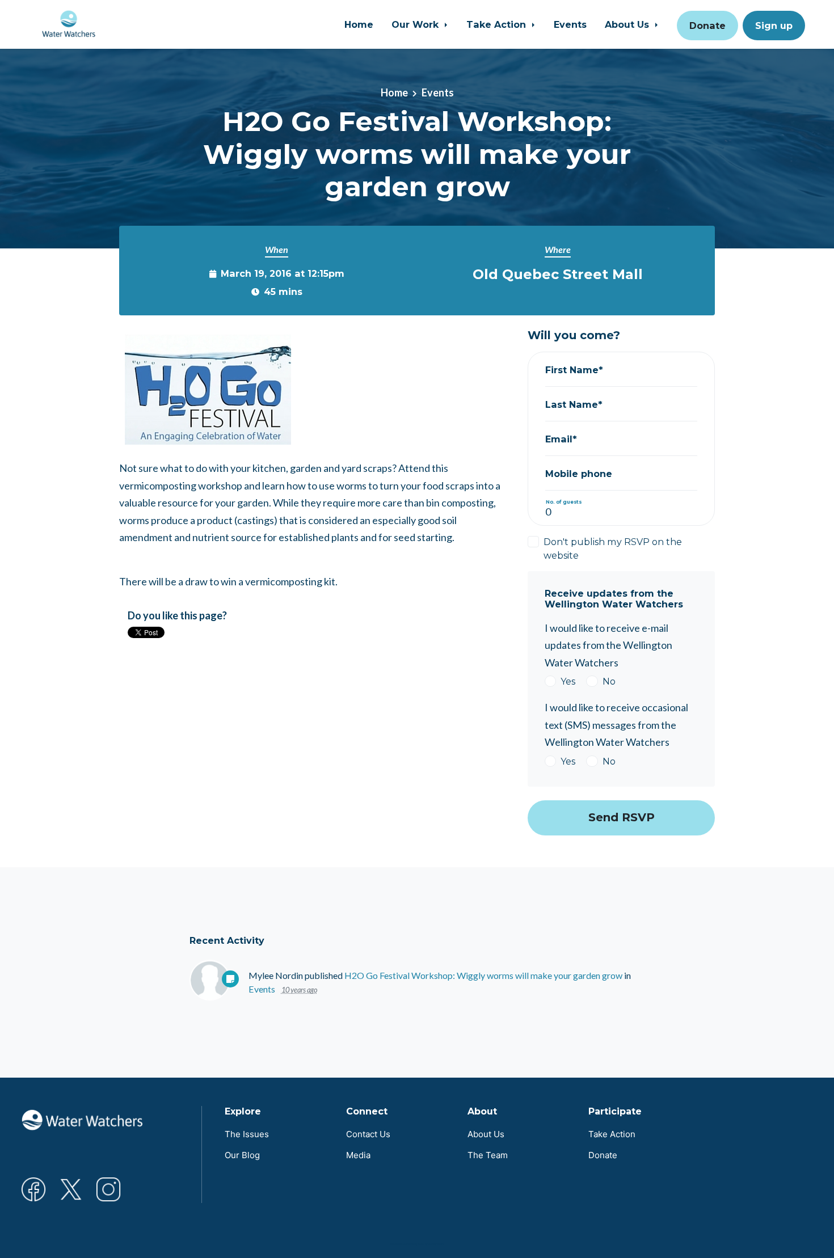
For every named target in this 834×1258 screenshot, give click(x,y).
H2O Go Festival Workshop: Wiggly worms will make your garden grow (483, 975)
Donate (707, 25)
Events (570, 24)
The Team (487, 1155)
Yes (568, 681)
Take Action (497, 24)
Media (358, 1155)
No (609, 681)
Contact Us (368, 1134)
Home (358, 24)
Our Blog (242, 1155)
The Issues (247, 1134)
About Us (628, 24)
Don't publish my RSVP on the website (613, 548)
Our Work (416, 24)
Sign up (774, 25)
